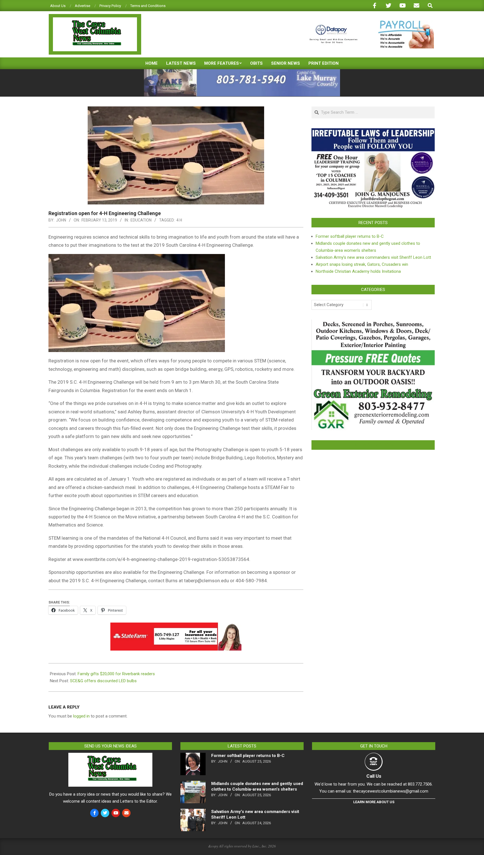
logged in (81, 716)
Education (141, 220)
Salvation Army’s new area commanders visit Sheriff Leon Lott (373, 257)
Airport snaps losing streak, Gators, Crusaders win (362, 264)
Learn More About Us (373, 802)
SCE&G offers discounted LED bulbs (103, 680)
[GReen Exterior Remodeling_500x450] (373, 322)
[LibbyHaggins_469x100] (175, 626)
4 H (179, 220)
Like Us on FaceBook (373, 445)
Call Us (373, 776)
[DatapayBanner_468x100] (368, 23)
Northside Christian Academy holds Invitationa (358, 271)
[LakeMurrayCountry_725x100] (242, 71)
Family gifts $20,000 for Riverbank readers (117, 673)
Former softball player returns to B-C (350, 236)
